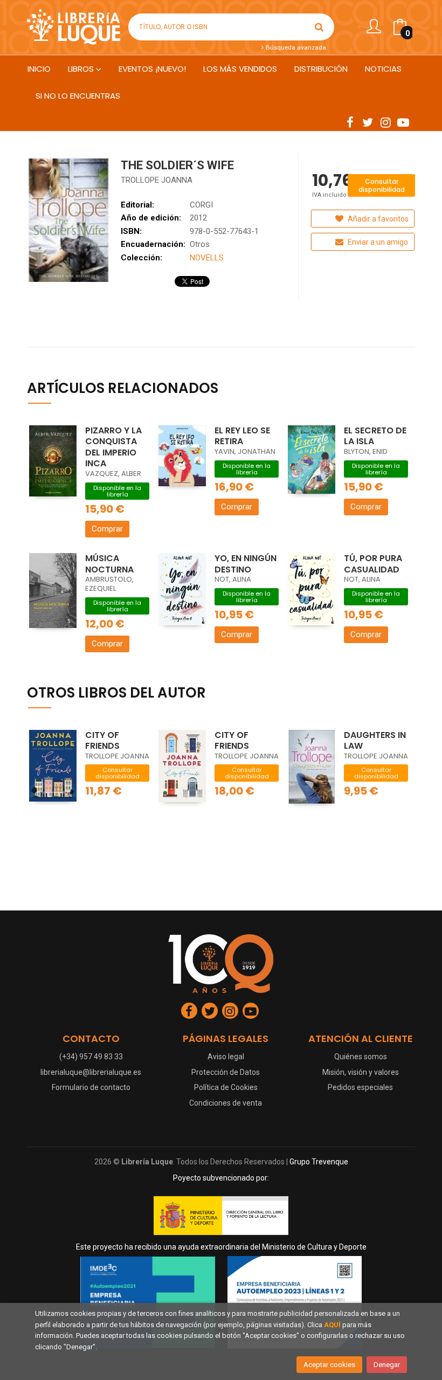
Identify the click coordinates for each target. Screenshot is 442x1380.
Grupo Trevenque (318, 1161)
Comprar (107, 529)
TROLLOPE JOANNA (156, 180)
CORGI (201, 205)
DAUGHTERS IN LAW (375, 741)
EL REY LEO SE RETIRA (242, 436)
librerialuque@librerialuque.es (90, 1072)
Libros (82, 68)
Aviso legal (226, 1056)
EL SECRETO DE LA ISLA (375, 436)
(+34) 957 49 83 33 (91, 1056)
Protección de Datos (225, 1072)
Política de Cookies (226, 1087)
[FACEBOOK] (350, 122)
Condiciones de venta (225, 1103)
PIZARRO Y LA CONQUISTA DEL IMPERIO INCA (113, 447)
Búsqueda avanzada (295, 47)
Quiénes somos (360, 1056)
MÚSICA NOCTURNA (109, 564)
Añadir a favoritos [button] (377, 219)
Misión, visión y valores (360, 1072)
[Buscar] (319, 26)
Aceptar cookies (329, 1365)
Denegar (387, 1365)
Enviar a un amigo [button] (377, 242)
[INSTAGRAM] (385, 122)
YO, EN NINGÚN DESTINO (246, 564)
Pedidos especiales (360, 1087)
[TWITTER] (368, 122)
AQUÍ (332, 1325)
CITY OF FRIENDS (102, 741)
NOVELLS (207, 258)
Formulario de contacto (91, 1087)
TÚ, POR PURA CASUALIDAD (373, 564)
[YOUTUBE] (403, 122)
